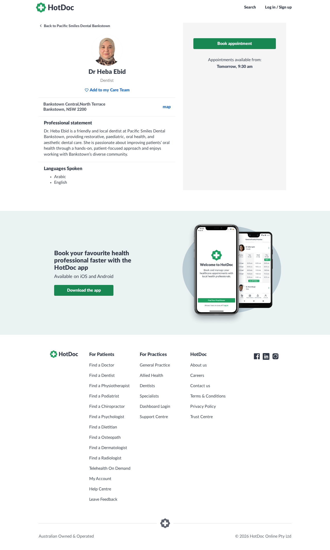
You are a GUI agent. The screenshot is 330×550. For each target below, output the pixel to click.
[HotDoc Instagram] (275, 356)
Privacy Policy (203, 406)
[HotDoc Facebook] (256, 356)
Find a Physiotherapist (109, 386)
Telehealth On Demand (109, 468)
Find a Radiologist (105, 458)
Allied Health (151, 375)
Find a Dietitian (103, 427)
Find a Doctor (101, 365)
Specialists (149, 396)
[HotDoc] (55, 7)
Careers (197, 375)
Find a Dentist (102, 375)
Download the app (84, 290)
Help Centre (100, 489)
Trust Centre (201, 417)
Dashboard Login (155, 406)
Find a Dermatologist (108, 448)
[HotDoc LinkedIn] (266, 356)
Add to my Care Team (110, 90)
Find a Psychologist (106, 417)
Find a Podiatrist (104, 396)
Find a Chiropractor (107, 406)
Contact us (200, 386)
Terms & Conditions (208, 396)
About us (198, 365)
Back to (76, 26)
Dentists (147, 386)
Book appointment (234, 44)
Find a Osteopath (105, 437)
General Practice (155, 365)
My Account (100, 479)
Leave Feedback (103, 499)
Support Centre (154, 417)
